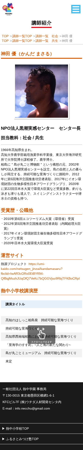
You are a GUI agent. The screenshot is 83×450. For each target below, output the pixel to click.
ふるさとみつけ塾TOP (22, 439)
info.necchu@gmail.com (32, 408)
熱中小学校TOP (17, 428)
